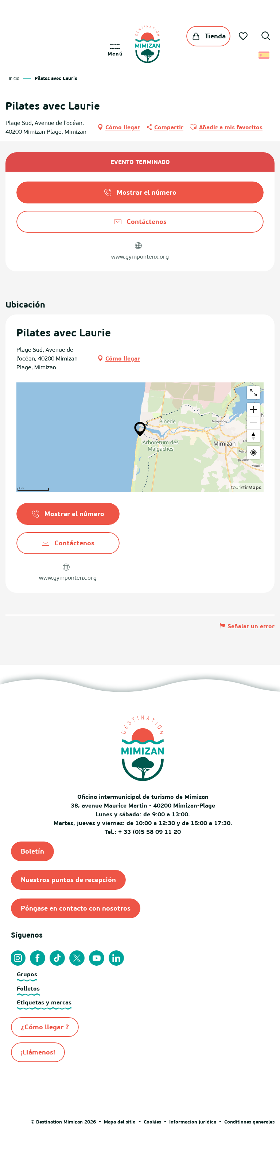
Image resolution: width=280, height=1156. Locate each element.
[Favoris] (244, 36)
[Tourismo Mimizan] (147, 44)
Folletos (28, 988)
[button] (265, 37)
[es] (264, 55)
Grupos (27, 974)
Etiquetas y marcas (44, 1002)
